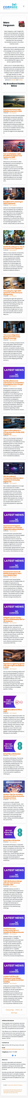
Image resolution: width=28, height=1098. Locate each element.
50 (21, 1010)
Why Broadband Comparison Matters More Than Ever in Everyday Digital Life (13, 479)
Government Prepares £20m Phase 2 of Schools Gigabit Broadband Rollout (13, 527)
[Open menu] (24, 6)
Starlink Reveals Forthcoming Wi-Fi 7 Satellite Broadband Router (13, 930)
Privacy (19, 1091)
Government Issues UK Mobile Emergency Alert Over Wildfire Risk (12, 573)
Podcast (10, 1091)
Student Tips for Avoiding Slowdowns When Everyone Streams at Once (13, 796)
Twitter (21, 80)
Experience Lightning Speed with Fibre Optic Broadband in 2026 (13, 665)
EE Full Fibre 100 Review (11, 840)
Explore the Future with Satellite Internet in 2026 (12, 110)
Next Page (14, 1013)
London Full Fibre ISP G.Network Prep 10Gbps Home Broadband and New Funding (13, 979)
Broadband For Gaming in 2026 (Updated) (13, 202)
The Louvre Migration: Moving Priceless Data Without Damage (11, 336)
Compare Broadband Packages (14, 1085)
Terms (9, 1092)
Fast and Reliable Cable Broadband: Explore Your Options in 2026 (12, 155)
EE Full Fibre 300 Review (12, 754)
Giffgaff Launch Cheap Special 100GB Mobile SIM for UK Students (14, 619)
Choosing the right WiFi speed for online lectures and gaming (12, 292)
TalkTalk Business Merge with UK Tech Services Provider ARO (12, 883)
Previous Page (10, 1010)
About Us (15, 1091)
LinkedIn (13, 80)
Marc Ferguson (13, 112)
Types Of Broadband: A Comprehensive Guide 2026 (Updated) (13, 432)
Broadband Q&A (7, 1090)
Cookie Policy (15, 1092)
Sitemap (5, 1092)
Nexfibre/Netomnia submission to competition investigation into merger (13, 382)
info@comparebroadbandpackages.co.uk (13, 1049)
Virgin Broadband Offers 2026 (12, 710)
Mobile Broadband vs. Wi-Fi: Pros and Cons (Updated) (13, 247)
